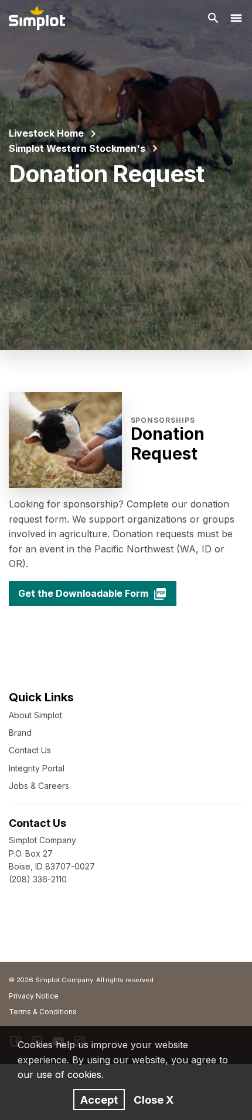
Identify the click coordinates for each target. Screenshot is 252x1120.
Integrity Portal (36, 768)
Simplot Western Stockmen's (77, 148)
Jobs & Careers (39, 786)
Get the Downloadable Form (83, 593)
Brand (20, 733)
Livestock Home (46, 133)
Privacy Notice (34, 996)
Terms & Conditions (43, 1011)
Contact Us (30, 750)
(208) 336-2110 (38, 879)
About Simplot (35, 715)
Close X (153, 1099)
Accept (99, 1099)
